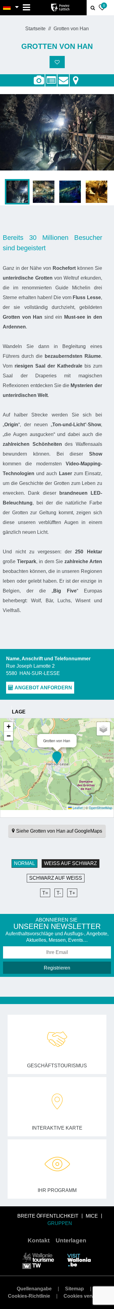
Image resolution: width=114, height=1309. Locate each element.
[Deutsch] (7, 8)
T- (59, 893)
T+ (72, 893)
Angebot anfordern (63, 77)
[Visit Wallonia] (79, 1260)
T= (45, 893)
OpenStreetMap (100, 807)
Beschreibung (51, 77)
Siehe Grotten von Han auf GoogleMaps (59, 831)
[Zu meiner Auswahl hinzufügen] (57, 62)
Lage (75, 77)
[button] (56, 757)
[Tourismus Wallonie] (38, 1260)
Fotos (39, 80)
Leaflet (77, 807)
